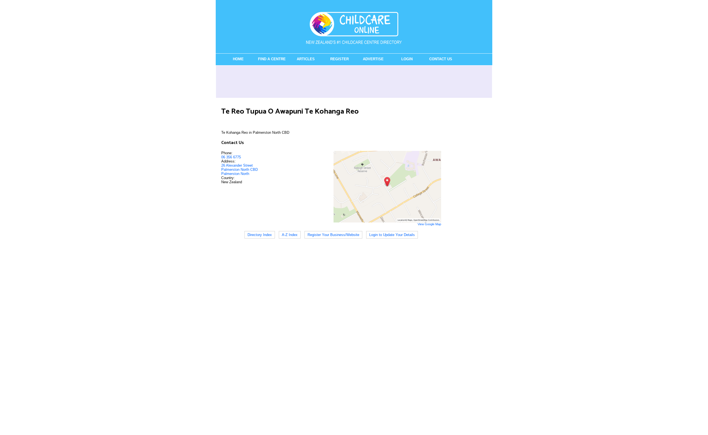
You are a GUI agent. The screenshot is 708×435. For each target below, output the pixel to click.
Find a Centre (272, 59)
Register (339, 59)
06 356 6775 (231, 157)
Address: (228, 161)
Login (407, 59)
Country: (228, 178)
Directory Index (260, 235)
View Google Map (429, 224)
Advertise (373, 59)
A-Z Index (290, 235)
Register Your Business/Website (333, 235)
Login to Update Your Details (392, 235)
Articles (306, 59)
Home (238, 59)
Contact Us (440, 59)
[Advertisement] (354, 81)
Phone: (227, 153)
